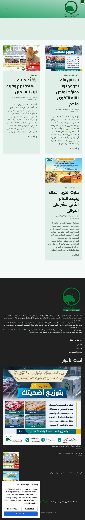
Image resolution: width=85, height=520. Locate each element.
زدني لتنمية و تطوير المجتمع (64, 109)
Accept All (21, 513)
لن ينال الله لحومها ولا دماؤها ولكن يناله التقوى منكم (67, 92)
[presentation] (63, 58)
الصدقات (71, 75)
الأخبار (77, 75)
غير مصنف (34, 75)
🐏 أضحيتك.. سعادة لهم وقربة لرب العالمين (21, 86)
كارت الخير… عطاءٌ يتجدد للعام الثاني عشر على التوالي (64, 201)
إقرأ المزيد (74, 149)
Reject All (12, 509)
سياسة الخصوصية (75, 352)
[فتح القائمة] (7, 9)
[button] (82, 2)
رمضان (66, 75)
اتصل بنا (79, 348)
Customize (29, 509)
